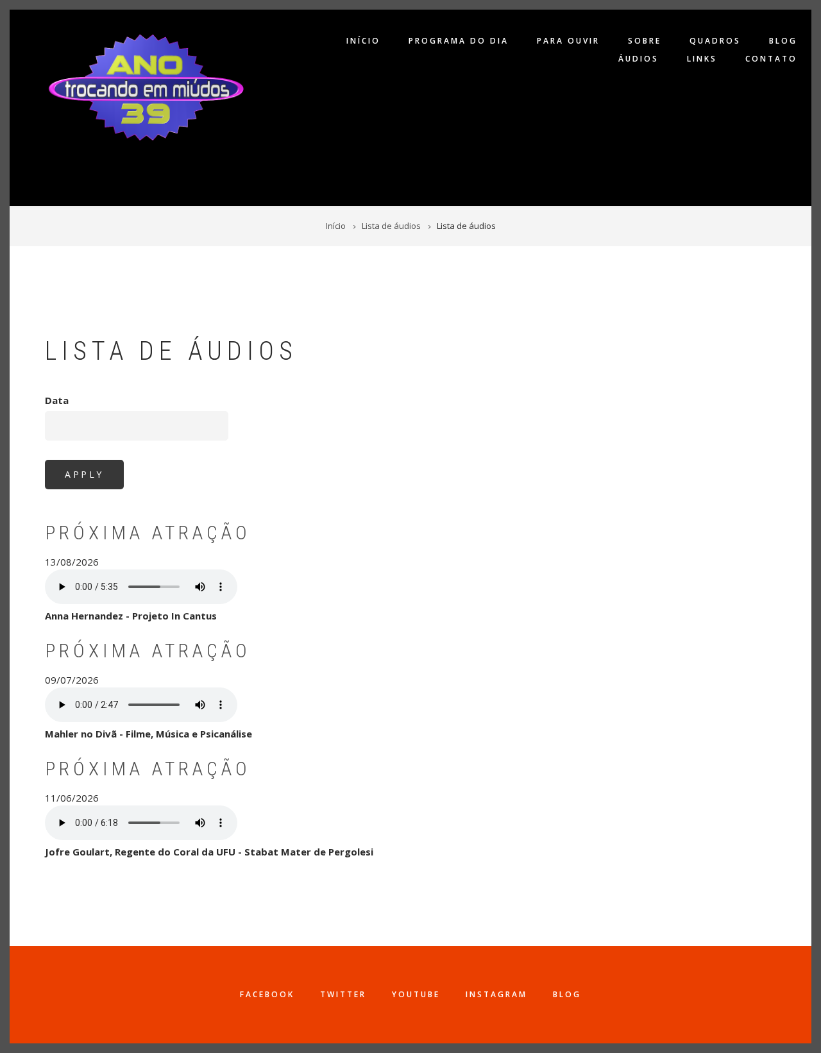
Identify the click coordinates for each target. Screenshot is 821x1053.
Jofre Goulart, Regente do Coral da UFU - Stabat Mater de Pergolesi (209, 851)
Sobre (644, 40)
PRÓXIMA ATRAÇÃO (148, 532)
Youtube (416, 994)
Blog (783, 40)
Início (363, 40)
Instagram (496, 994)
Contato (771, 58)
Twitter (343, 994)
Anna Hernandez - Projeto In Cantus (131, 615)
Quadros (715, 40)
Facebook (267, 994)
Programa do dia (459, 40)
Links (702, 58)
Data (57, 400)
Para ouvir (568, 40)
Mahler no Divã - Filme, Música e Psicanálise (148, 733)
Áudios (638, 58)
